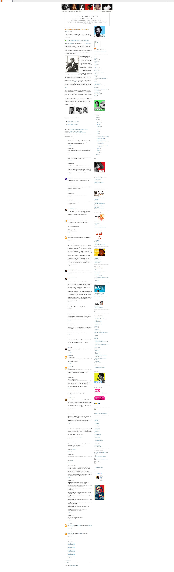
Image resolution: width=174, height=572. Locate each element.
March (98, 148)
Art (95, 76)
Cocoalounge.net (97, 180)
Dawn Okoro (96, 240)
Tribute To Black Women (99, 208)
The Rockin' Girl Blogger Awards (100, 393)
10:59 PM (70, 310)
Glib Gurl (96, 338)
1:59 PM (69, 512)
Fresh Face (96, 67)
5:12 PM (69, 232)
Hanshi (69, 347)
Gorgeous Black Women (98, 340)
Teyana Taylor (97, 428)
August (98, 128)
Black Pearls (96, 327)
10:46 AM (70, 160)
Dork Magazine (97, 272)
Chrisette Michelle (97, 442)
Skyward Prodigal (97, 352)
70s (69, 132)
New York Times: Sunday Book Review (101, 277)
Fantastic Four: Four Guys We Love (100, 89)
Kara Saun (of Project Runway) (100, 227)
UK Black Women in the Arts (99, 244)
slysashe (69, 523)
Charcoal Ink (96, 329)
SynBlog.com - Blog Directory (100, 456)
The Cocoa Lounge (69, 31)
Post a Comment (68, 560)
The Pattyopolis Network (99, 362)
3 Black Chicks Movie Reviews (100, 198)
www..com (99, 473)
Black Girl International (98, 307)
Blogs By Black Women (99, 467)
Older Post (90, 562)
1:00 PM (69, 462)
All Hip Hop (96, 199)
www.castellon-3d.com (72, 391)
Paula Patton (96, 432)
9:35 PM (69, 205)
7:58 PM (69, 190)
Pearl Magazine (97, 349)
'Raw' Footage (97, 83)
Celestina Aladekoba (98, 439)
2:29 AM (70, 410)
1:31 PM (69, 344)
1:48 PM (69, 216)
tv (94, 96)
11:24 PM (70, 388)
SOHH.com (96, 207)
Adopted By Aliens (98, 257)
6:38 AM (70, 423)
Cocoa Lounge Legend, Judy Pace (71, 81)
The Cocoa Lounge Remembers (79, 132)
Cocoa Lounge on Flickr (98, 182)
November (99, 122)
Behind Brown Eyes (98, 321)
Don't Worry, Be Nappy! (101, 138)
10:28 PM (70, 320)
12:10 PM (70, 173)
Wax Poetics (96, 280)
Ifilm (95, 204)
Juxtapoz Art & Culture (98, 275)
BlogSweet (96, 453)
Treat (95, 364)
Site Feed (96, 183)
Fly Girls (96, 337)
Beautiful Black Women (84, 20)
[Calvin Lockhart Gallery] (72, 113)
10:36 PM (70, 536)
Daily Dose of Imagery (98, 334)
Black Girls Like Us (98, 324)
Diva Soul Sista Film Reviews (99, 203)
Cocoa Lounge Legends (98, 72)
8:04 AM (70, 152)
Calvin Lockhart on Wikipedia (73, 121)
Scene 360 (96, 278)
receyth (69, 531)
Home (79, 562)
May (98, 133)
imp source (79, 525)
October (98, 124)
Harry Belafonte (88, 43)
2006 (97, 154)
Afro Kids (96, 258)
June (98, 131)
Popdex (95, 455)
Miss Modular (97, 347)
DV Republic (96, 274)
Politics (95, 73)
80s (95, 81)
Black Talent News (97, 202)
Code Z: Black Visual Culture (99, 271)
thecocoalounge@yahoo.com (99, 383)
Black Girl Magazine (98, 261)
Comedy (96, 87)
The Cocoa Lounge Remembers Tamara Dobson (78, 129)
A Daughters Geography (98, 317)
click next (74, 449)
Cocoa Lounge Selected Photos (101, 478)
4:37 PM (69, 265)
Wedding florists (79, 437)
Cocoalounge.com (97, 179)
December (99, 120)
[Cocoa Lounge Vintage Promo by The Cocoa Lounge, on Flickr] (100, 413)
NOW (95, 62)
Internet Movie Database (99, 206)
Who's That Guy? (97, 93)
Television (96, 59)
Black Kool (96, 326)
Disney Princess (97, 435)
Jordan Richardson (97, 434)
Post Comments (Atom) (74, 565)
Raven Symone (97, 429)
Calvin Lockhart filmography (72, 124)
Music (95, 56)
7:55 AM (70, 145)
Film (71, 132)
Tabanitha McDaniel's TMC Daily (100, 358)
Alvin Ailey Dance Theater (99, 293)
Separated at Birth (97, 84)
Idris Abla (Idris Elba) (98, 446)
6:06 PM (69, 240)
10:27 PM (70, 274)
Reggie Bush (96, 423)
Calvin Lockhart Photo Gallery (73, 123)
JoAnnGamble (70, 397)
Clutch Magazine (97, 330)
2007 (97, 119)
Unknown (69, 219)
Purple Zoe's (96, 350)
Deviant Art (96, 243)
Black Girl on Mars (97, 323)
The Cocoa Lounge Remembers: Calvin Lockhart (102, 142)
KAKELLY (70, 366)
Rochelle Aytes (97, 445)
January (98, 152)
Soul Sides (96, 353)
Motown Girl (96, 223)
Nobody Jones (97, 221)
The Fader (96, 359)
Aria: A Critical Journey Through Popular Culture (100, 319)
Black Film (96, 200)
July (98, 129)
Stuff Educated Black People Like (100, 355)
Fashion (95, 61)
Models (95, 64)
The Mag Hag (97, 361)
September (99, 126)
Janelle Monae (97, 425)
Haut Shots (96, 92)
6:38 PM (69, 196)
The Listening (97, 90)
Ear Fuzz (96, 335)
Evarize (95, 224)
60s (95, 79)
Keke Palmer (96, 426)
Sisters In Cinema (97, 196)
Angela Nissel (97, 437)
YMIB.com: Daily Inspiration (99, 367)
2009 (97, 115)
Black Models (97, 422)
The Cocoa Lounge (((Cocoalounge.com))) (87, 17)
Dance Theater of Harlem (99, 294)
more (72, 460)
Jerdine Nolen (97, 262)
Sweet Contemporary (98, 356)
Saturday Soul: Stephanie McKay (103, 136)
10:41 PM (70, 301)
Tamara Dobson (97, 418)
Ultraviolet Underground (99, 366)
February (98, 150)
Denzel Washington (70, 43)
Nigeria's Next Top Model (101, 140)
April (98, 135)
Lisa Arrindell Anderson (98, 440)
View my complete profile (100, 51)
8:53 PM (69, 477)
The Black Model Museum (99, 86)
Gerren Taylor (97, 431)
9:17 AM (70, 352)
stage (95, 95)
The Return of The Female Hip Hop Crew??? (102, 145)
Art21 (95, 269)
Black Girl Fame (97, 259)
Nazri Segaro (96, 443)
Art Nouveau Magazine (98, 268)
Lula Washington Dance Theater (100, 296)
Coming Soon (97, 70)
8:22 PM (69, 334)
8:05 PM (69, 374)
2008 (97, 117)
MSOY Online (97, 306)
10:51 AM (70, 438)
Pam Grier (96, 420)
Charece (69, 177)
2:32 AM (70, 557)
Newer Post (67, 562)
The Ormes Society (97, 241)
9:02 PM (69, 520)
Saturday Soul (97, 69)
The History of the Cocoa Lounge (100, 177)
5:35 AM (70, 363)
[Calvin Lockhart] (77, 40)
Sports (95, 75)
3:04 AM (70, 394)
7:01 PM (69, 182)
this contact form (71, 525)
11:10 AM (70, 528)
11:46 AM (70, 451)
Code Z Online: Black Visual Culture (101, 332)
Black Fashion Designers (99, 225)
